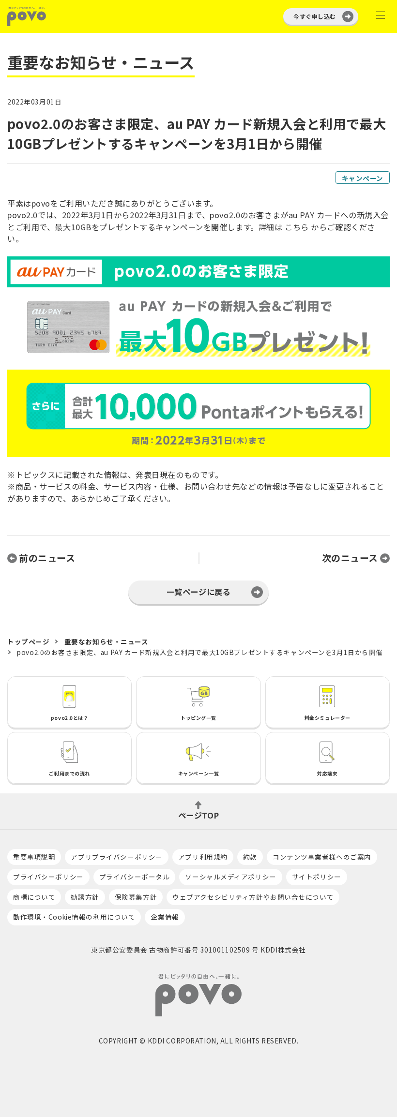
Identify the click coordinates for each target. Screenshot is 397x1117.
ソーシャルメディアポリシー (230, 876)
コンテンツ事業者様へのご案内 (322, 857)
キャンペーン (362, 178)
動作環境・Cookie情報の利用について (74, 917)
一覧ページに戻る (199, 591)
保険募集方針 (136, 897)
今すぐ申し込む (314, 16)
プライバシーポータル (134, 876)
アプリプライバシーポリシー (116, 857)
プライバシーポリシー (48, 876)
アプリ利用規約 (203, 857)
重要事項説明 (34, 857)
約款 (250, 857)
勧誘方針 (85, 897)
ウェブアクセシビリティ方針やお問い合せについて (253, 897)
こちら (297, 227)
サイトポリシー (316, 876)
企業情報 (165, 917)
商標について (34, 897)
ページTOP (198, 814)
